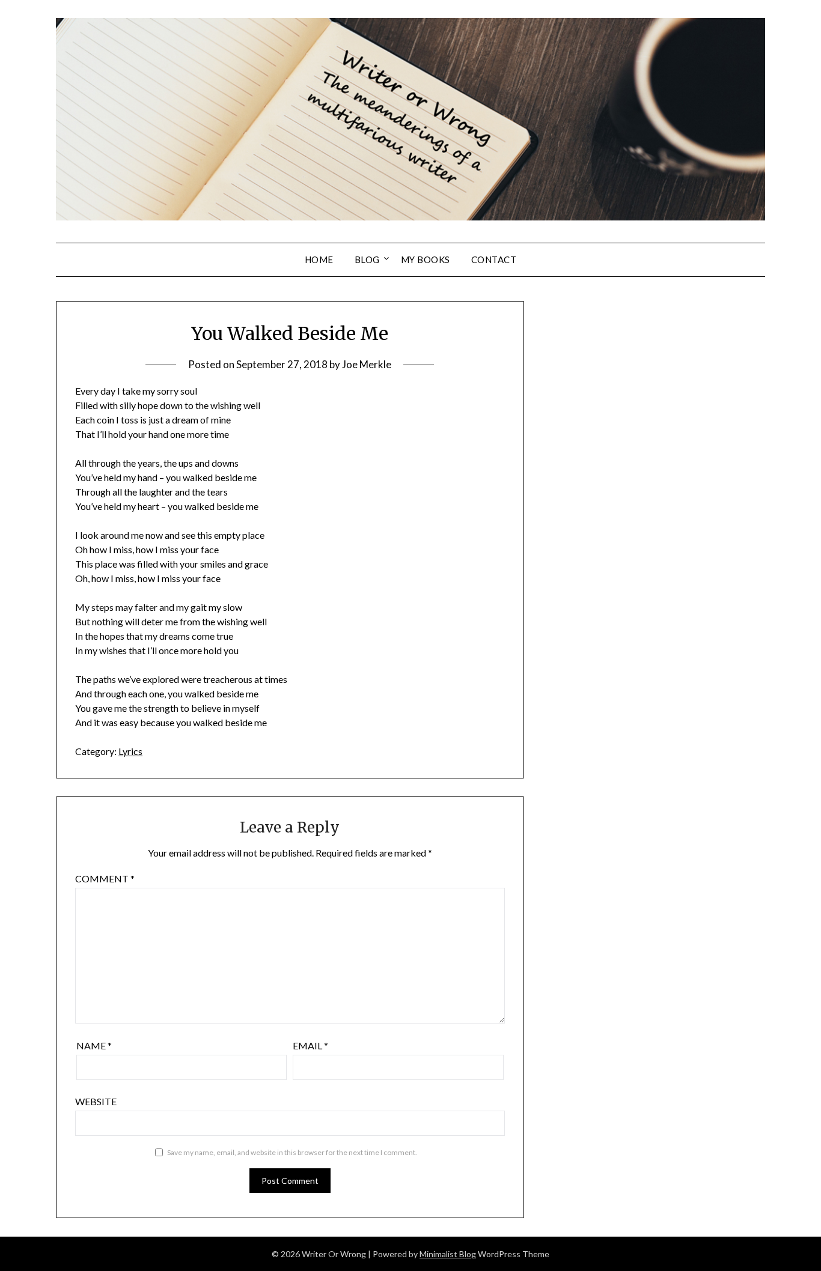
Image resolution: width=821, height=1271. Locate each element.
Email (310, 1045)
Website (96, 1101)
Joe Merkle (366, 364)
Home (319, 259)
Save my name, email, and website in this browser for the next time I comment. (292, 1152)
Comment (105, 878)
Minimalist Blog (448, 1254)
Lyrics (130, 751)
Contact (494, 259)
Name (94, 1045)
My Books (425, 259)
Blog (367, 259)
